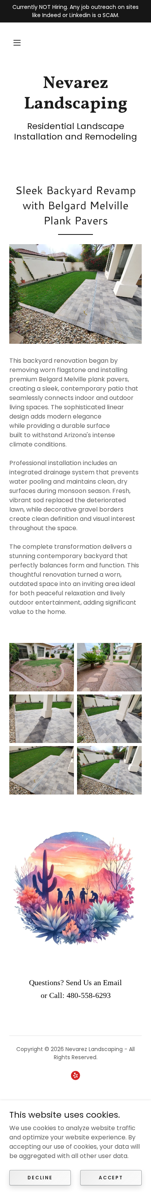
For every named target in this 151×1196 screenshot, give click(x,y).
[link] (75, 94)
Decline (39, 1177)
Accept (111, 1177)
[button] (17, 42)
